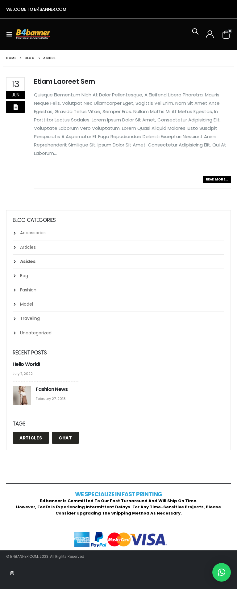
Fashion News (52, 389)
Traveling (30, 318)
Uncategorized (36, 333)
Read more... (217, 179)
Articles (28, 247)
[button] (221, 572)
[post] (23, 395)
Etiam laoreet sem (64, 81)
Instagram (12, 573)
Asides (27, 261)
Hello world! (26, 364)
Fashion (28, 290)
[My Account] (209, 34)
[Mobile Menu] (11, 34)
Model (26, 304)
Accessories (33, 233)
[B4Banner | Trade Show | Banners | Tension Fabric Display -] (33, 34)
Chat (65, 438)
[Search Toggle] (195, 34)
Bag (24, 276)
